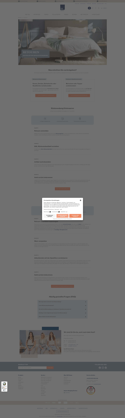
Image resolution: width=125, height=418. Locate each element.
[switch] (4, 390)
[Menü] (6, 382)
